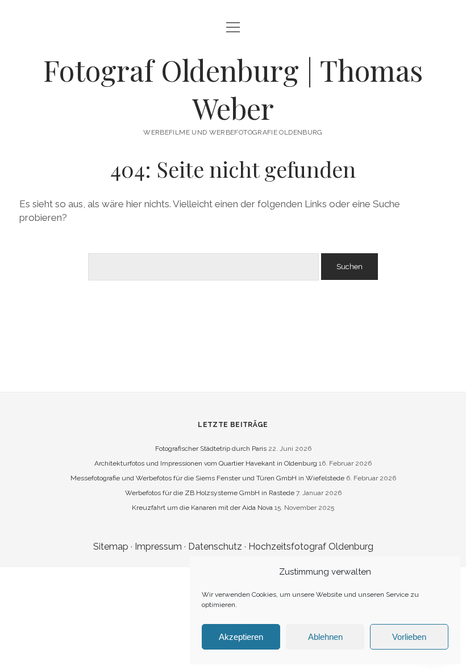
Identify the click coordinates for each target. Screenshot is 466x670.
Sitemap (110, 546)
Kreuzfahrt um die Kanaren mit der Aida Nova (202, 508)
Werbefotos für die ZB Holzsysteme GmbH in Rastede (209, 493)
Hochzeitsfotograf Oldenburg (310, 546)
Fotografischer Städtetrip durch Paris (211, 449)
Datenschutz (215, 546)
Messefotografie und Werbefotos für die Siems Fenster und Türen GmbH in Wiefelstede (207, 478)
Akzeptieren (241, 637)
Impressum (158, 546)
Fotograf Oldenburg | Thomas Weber (233, 89)
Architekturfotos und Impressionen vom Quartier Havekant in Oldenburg (205, 463)
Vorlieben (409, 637)
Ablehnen (325, 637)
